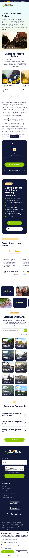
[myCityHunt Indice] (9, 5)
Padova (4, 526)
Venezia (17, 524)
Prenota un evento (14, 223)
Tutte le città (24, 334)
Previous (11, 96)
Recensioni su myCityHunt (8, 493)
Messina (22, 524)
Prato (12, 527)
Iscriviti (14, 476)
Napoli (20, 521)
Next (17, 96)
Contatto (4, 495)
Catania (12, 524)
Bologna (19, 522)
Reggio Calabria (21, 526)
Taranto (14, 526)
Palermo (8, 522)
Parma (8, 527)
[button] (14, 555)
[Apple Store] (14, 503)
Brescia (3, 527)
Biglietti (4, 486)
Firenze (3, 524)
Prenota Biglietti (15, 164)
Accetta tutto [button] (7, 551)
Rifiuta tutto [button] (21, 551)
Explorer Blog (5, 490)
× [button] (27, 532)
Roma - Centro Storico (7, 521)
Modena (17, 527)
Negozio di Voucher (7, 488)
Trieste (8, 526)
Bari (7, 524)
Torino (3, 522)
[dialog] (14, 544)
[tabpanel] (14, 152)
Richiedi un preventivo (14, 228)
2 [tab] (15, 158)
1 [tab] (13, 158)
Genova (14, 522)
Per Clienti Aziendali (14, 170)
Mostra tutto (14, 136)
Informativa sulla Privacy (14, 472)
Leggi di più (17, 539)
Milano (16, 521)
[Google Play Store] (14, 507)
